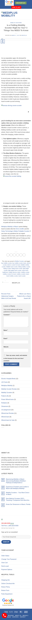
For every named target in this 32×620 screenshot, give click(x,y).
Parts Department (6, 594)
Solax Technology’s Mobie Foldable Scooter (15, 231)
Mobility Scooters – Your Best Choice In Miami (17, 493)
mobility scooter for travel (9, 274)
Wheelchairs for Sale (7, 420)
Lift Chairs (4, 382)
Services (15, 617)
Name (6, 330)
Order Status (5, 555)
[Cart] (30, 14)
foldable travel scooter (11, 266)
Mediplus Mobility (6, 385)
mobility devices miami (14, 272)
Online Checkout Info (8, 583)
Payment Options (6, 569)
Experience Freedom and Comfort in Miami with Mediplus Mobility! (17, 487)
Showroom (4, 406)
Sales (9, 617)
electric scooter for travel (13, 265)
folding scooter (7, 268)
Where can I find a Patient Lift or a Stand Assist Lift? (24, 296)
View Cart (4, 562)
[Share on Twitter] (14, 254)
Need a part (5, 566)
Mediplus (24, 35)
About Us (18, 615)
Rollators (4, 403)
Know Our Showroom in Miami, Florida (18, 504)
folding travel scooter (17, 268)
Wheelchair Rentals (7, 413)
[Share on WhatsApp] (7, 254)
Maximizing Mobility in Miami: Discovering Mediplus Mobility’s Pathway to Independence (16, 480)
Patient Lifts (5, 396)
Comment (7, 314)
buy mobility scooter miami (19, 263)
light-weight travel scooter (14, 270)
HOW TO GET (16, 7)
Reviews (11, 615)
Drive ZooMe (20, 229)
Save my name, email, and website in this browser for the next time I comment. (15, 358)
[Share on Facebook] (11, 254)
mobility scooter (25, 272)
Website (6, 347)
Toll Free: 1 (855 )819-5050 (9, 525)
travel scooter (21, 276)
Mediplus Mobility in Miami (9, 226)
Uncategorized (6, 410)
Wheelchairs (5, 417)
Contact (23, 617)
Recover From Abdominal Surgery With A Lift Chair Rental (8, 296)
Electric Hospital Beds (8, 378)
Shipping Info (5, 580)
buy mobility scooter (6, 263)
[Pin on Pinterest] (20, 254)
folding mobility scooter (24, 266)
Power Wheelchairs (7, 399)
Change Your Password (8, 559)
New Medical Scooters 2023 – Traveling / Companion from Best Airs (17, 499)
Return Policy (5, 587)
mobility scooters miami (23, 274)
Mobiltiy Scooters (16, 22)
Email (6, 338)
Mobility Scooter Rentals (9, 389)
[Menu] (27, 14)
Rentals (25, 615)
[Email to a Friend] (17, 254)
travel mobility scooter (12, 276)
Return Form (5, 590)
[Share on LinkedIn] (24, 254)
